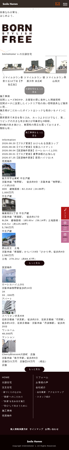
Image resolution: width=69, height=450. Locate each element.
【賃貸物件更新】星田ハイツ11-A (34, 157)
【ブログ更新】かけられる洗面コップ (37, 143)
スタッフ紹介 (44, 397)
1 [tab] (30, 9)
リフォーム (42, 377)
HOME (6, 377)
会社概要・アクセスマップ (50, 392)
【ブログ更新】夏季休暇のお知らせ (36, 154)
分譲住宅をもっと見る (34, 90)
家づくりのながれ (12, 392)
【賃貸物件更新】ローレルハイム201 (37, 150)
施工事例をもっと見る (34, 134)
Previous (3, 71)
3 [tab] (36, 9)
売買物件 (7, 415)
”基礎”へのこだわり (13, 397)
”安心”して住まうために (15, 406)
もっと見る (34, 263)
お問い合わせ (52, 429)
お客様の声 (42, 382)
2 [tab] (33, 9)
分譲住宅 (7, 382)
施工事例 (7, 410)
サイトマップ (36, 429)
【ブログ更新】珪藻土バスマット (34, 147)
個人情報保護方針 (19, 429)
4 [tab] (38, 9)
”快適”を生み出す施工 (14, 401)
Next (65, 71)
